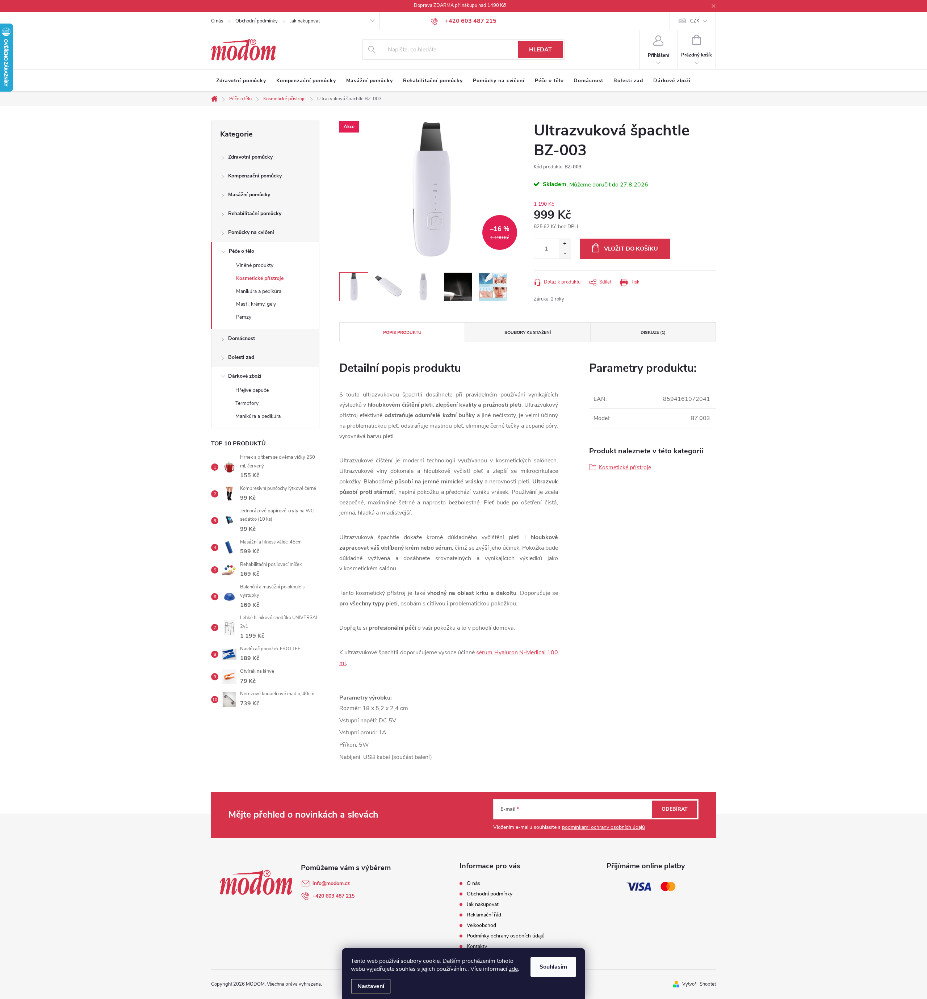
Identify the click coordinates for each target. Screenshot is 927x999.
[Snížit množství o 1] (565, 254)
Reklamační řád (484, 914)
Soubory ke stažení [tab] (527, 332)
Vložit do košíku (631, 249)
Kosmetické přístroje (260, 278)
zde (513, 969)
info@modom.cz (331, 883)
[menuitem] (241, 81)
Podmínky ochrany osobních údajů (506, 935)
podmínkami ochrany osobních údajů (603, 827)
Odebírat (675, 809)
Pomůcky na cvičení (251, 232)
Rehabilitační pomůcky (254, 213)
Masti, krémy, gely (256, 304)
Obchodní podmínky (256, 21)
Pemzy (243, 317)
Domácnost (241, 338)
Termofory (247, 403)
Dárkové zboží (244, 376)
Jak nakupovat (305, 21)
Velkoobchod (481, 925)
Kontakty (477, 946)
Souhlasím (553, 967)
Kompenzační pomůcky (255, 175)
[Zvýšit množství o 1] (565, 244)
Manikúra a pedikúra (258, 291)
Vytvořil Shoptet (699, 984)
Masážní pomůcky (249, 194)
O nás (217, 21)
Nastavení (370, 986)
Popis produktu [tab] (402, 332)
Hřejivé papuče (252, 390)
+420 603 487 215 (334, 896)
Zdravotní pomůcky (250, 157)
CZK (694, 21)
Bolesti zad (241, 357)
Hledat (540, 50)
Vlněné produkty (254, 265)
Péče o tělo (241, 251)
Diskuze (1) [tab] (653, 332)
